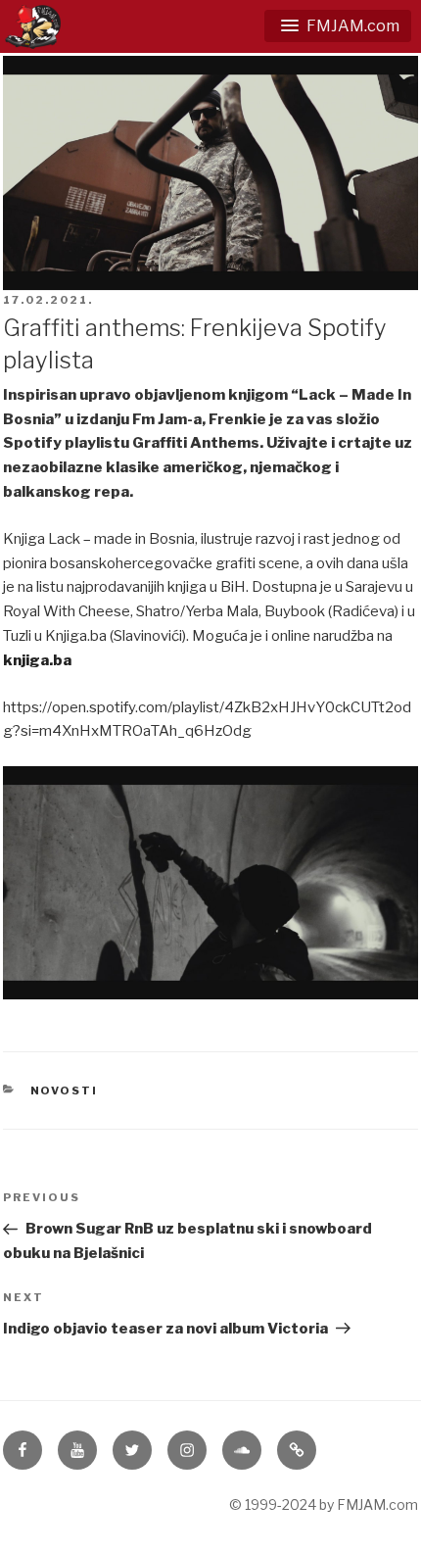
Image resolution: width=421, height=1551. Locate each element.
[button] (337, 26)
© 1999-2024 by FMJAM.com (323, 1504)
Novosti (64, 1090)
